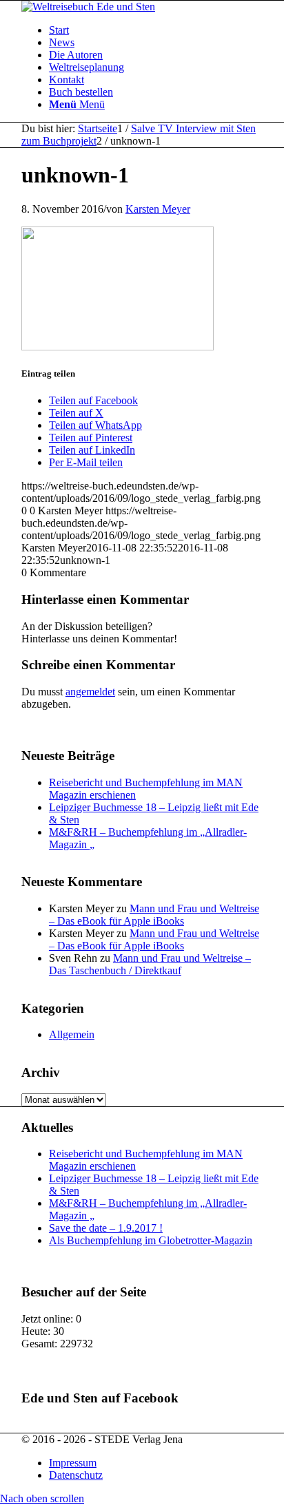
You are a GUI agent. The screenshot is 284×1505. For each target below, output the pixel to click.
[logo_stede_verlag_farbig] (88, 6)
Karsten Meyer (157, 209)
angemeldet (90, 691)
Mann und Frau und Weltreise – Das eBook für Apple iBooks (154, 915)
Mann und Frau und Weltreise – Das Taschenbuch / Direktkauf (150, 964)
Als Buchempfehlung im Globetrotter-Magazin (150, 1240)
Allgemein (71, 1034)
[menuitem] (156, 30)
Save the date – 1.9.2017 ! (106, 1228)
